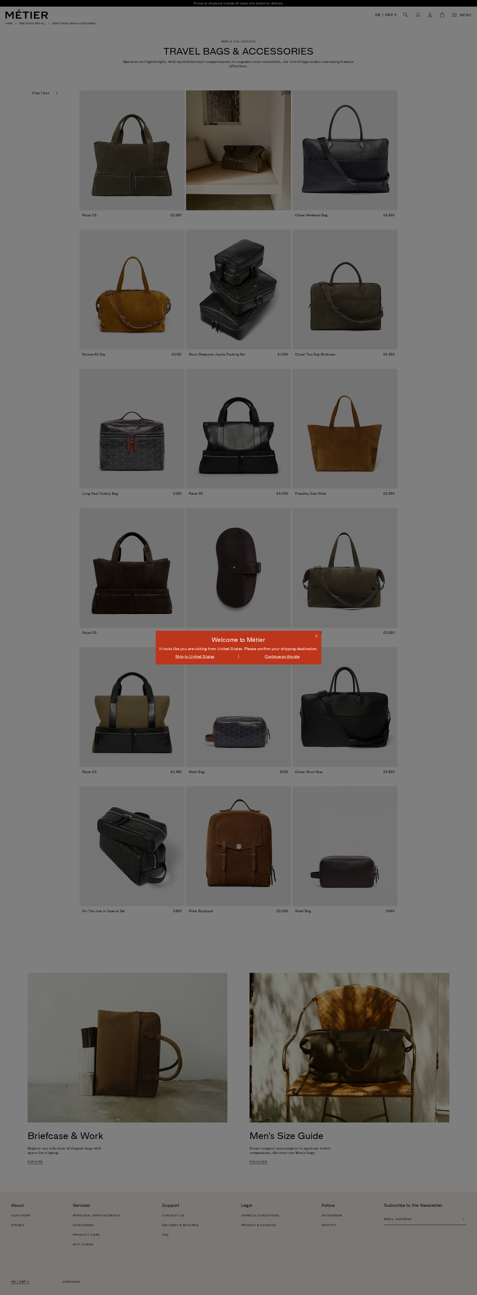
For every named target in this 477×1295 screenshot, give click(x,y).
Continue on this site (282, 656)
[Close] (316, 636)
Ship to (194, 656)
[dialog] (238, 647)
